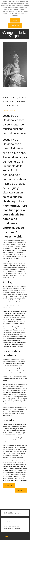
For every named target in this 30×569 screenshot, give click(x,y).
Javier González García (9, 110)
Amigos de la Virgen (14, 34)
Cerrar (15, 20)
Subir (6, 536)
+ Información (15, 25)
